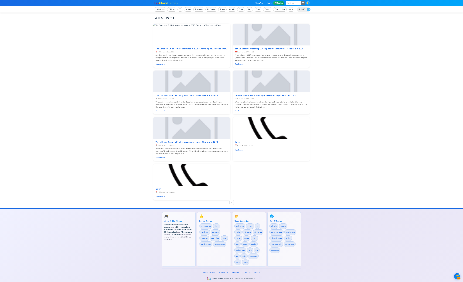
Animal (238, 238)
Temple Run (204, 232)
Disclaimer (235, 272)
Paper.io (283, 226)
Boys (237, 244)
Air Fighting (258, 232)
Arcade (246, 238)
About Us (257, 272)
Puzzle (246, 262)
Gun (256, 250)
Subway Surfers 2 (276, 232)
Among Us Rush (276, 244)
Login (269, 3)
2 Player (250, 226)
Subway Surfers (206, 226)
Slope (216, 226)
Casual (245, 244)
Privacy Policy (223, 272)
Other (238, 262)
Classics (253, 244)
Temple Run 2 (290, 232)
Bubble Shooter (206, 244)
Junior (244, 256)
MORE (302, 9)
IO (237, 256)
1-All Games (240, 226)
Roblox (288, 238)
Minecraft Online (276, 238)
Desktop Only (240, 250)
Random (279, 3)
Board (254, 238)
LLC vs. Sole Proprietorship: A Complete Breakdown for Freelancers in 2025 (269, 49)
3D (258, 226)
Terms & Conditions (209, 272)
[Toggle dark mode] (308, 3)
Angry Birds (215, 238)
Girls (250, 250)
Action (238, 232)
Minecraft (215, 232)
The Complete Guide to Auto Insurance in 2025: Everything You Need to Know (191, 49)
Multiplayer (253, 256)
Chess (224, 238)
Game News (259, 3)
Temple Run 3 (289, 244)
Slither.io (274, 226)
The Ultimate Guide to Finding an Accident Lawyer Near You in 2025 (187, 95)
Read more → (160, 64)
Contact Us (246, 272)
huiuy (237, 142)
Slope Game (275, 250)
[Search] (303, 3)
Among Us (204, 238)
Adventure (247, 232)
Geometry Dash (220, 244)
